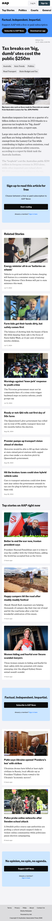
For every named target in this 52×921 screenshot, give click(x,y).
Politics (23, 10)
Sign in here (33, 214)
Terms (9, 908)
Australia (7, 66)
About (32, 908)
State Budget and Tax (28, 71)
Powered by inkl (26, 914)
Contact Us (41, 908)
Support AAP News (26, 868)
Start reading (26, 206)
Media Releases (26, 911)
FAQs (25, 908)
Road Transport (9, 71)
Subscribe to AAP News (14, 30)
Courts (34, 10)
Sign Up (44, 3)
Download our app (37, 30)
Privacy (17, 908)
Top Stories (8, 10)
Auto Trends (19, 66)
